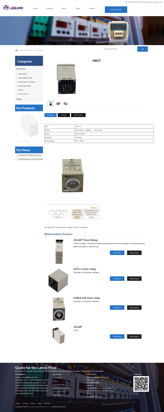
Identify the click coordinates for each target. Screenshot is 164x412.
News (64, 8)
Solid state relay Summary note (30, 159)
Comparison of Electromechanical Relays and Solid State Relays (30, 155)
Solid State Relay (24, 86)
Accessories (23, 94)
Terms (40, 403)
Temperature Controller (26, 82)
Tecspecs (64, 115)
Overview (50, 115)
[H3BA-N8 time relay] (58, 310)
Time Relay (38, 50)
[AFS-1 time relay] (58, 281)
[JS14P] (58, 339)
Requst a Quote (116, 9)
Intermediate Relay (25, 78)
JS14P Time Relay (86, 240)
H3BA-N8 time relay (87, 298)
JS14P (78, 327)
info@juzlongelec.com (154, 2)
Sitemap (47, 403)
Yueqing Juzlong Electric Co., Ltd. (40, 407)
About (78, 8)
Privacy (32, 403)
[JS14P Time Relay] (58, 252)
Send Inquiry (78, 115)
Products (50, 8)
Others (20, 90)
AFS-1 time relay (85, 269)
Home (35, 8)
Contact (92, 8)
